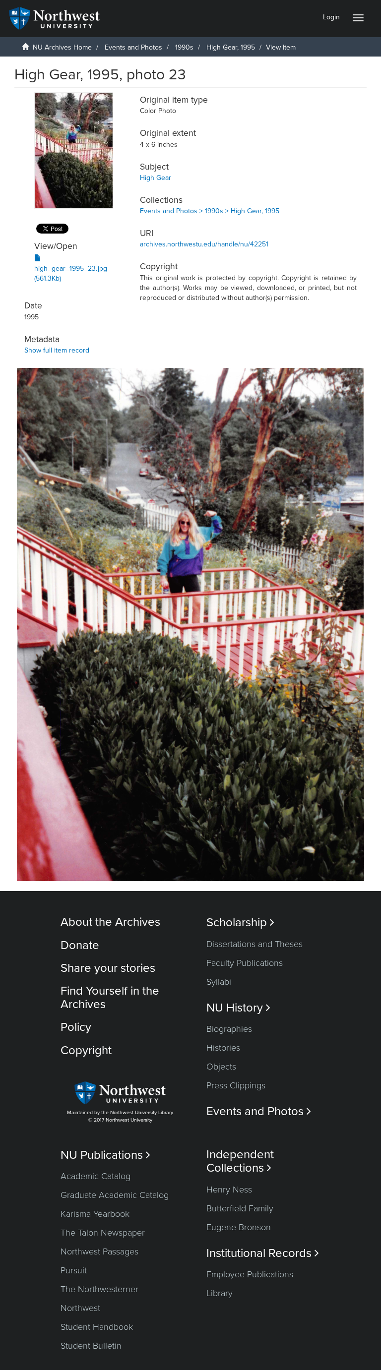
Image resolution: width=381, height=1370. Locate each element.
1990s (184, 47)
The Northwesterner (99, 1289)
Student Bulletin (91, 1345)
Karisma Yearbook (95, 1213)
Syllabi (218, 981)
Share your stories (108, 968)
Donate (80, 945)
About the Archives (110, 922)
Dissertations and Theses (254, 944)
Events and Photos (133, 47)
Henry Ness (229, 1189)
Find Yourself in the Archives (110, 997)
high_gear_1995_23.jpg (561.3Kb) (70, 273)
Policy (76, 1027)
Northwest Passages (99, 1251)
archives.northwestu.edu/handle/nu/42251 (204, 244)
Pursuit (74, 1270)
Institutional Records (262, 1253)
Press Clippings (235, 1085)
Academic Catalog (95, 1176)
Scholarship (240, 922)
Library (219, 1293)
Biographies (229, 1028)
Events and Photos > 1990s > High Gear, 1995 (209, 211)
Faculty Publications (244, 962)
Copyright (86, 1050)
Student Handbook (97, 1326)
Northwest (80, 1308)
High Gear (155, 178)
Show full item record (56, 350)
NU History (238, 1008)
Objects (221, 1066)
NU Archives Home (62, 47)
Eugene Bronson (238, 1227)
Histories (223, 1047)
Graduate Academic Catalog (115, 1195)
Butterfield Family (239, 1208)
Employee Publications (249, 1274)
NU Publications (105, 1155)
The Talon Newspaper (103, 1232)
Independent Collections (240, 1161)
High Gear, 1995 (230, 47)
